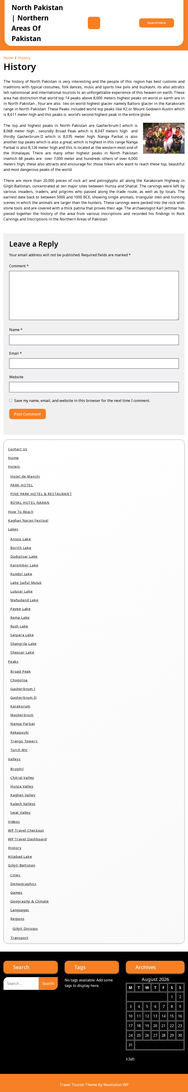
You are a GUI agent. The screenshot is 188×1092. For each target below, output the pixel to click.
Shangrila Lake (23, 643)
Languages (19, 910)
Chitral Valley (22, 777)
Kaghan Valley (22, 795)
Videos (14, 821)
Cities (15, 875)
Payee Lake (20, 608)
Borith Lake (20, 547)
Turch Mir (19, 749)
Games (16, 892)
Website (16, 376)
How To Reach (20, 511)
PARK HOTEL (21, 485)
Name (15, 329)
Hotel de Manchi (25, 476)
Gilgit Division (25, 928)
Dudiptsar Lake (24, 556)
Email (15, 353)
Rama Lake (20, 617)
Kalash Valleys (23, 803)
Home (13, 457)
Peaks (13, 661)
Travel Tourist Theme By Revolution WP (94, 1084)
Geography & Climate (29, 901)
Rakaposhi (19, 732)
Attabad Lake (20, 856)
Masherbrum (21, 715)
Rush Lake (19, 626)
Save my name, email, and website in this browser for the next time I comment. (82, 400)
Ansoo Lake (20, 539)
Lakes (13, 529)
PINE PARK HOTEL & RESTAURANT (41, 493)
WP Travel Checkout (26, 830)
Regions (17, 918)
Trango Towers (23, 741)
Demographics (23, 883)
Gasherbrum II (23, 697)
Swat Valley (20, 812)
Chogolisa (19, 680)
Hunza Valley (21, 786)
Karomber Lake (24, 565)
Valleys (14, 759)
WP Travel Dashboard (27, 839)
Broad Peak (20, 671)
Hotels (14, 466)
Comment (19, 265)
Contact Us (17, 449)
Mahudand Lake (24, 600)
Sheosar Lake (22, 652)
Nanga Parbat (22, 723)
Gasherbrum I (22, 688)
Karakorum (20, 706)
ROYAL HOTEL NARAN (30, 502)
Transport (19, 937)
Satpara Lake (22, 634)
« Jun (130, 1058)
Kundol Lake (21, 573)
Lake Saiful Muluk (26, 582)
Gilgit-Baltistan (21, 865)
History (15, 847)
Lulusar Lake (21, 591)
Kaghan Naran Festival (28, 520)
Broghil (17, 768)
